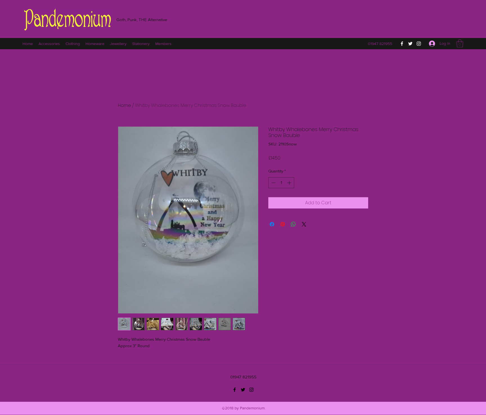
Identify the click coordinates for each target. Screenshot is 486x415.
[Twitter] (410, 43)
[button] (459, 43)
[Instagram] (419, 43)
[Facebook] (402, 43)
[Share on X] (304, 224)
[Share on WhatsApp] (293, 224)
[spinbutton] (281, 183)
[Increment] (290, 183)
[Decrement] (273, 183)
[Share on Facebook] (272, 224)
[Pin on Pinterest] (282, 224)
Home (124, 105)
